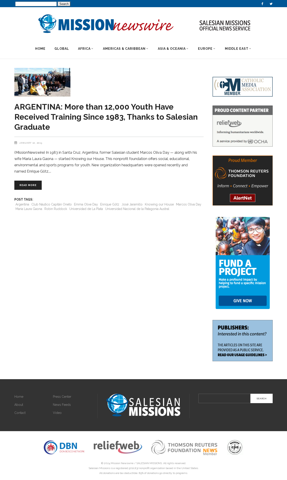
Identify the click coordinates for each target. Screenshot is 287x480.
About (18, 404)
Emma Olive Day (86, 204)
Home (18, 396)
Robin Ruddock (55, 209)
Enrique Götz (109, 204)
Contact (20, 413)
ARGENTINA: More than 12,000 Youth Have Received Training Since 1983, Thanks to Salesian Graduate (106, 117)
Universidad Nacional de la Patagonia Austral (137, 209)
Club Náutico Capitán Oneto (51, 204)
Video (57, 413)
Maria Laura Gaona (28, 209)
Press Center (62, 396)
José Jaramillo (132, 204)
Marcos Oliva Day (188, 204)
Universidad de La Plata (86, 209)
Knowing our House (159, 204)
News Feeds (62, 404)
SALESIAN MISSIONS (149, 463)
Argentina (22, 204)
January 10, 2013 (30, 143)
